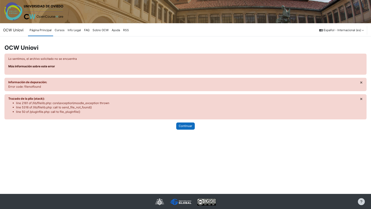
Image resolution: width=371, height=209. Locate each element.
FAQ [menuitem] (86, 30)
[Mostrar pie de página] (361, 201)
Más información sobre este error (31, 66)
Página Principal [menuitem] (41, 30)
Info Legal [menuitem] (74, 30)
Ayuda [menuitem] (116, 30)
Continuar (185, 126)
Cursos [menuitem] (60, 30)
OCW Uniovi (13, 30)
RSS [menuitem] (126, 30)
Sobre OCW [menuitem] (101, 30)
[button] (341, 30)
